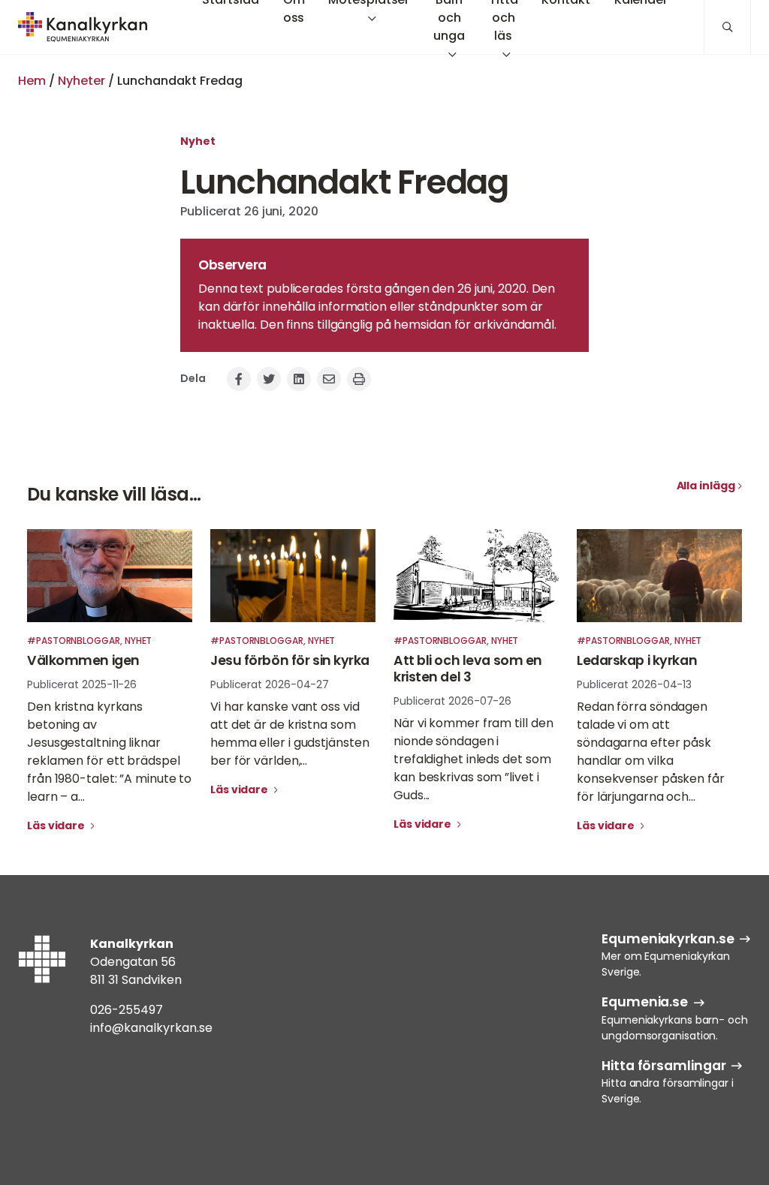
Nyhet (198, 141)
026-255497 (126, 1009)
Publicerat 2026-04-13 (634, 684)
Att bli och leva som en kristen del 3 (468, 668)
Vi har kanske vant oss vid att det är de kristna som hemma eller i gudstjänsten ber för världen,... (289, 733)
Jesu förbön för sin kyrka (289, 660)
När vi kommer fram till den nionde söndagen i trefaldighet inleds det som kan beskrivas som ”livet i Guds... (473, 759)
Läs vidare (57, 825)
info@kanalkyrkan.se (151, 1027)
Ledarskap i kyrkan (637, 660)
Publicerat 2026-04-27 (269, 684)
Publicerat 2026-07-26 (452, 700)
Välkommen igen (83, 660)
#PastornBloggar (73, 640)
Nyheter (81, 80)
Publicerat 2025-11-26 (82, 684)
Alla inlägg (706, 485)
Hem (32, 80)
